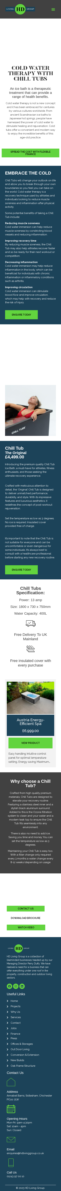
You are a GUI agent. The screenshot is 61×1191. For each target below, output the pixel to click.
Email (10, 1149)
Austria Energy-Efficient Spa (30, 722)
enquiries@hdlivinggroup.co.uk (25, 1153)
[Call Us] (11, 1162)
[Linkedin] (22, 986)
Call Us (12, 1172)
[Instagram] (15, 986)
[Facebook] (9, 986)
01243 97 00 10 (15, 1176)
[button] (53, 9)
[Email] (11, 1139)
